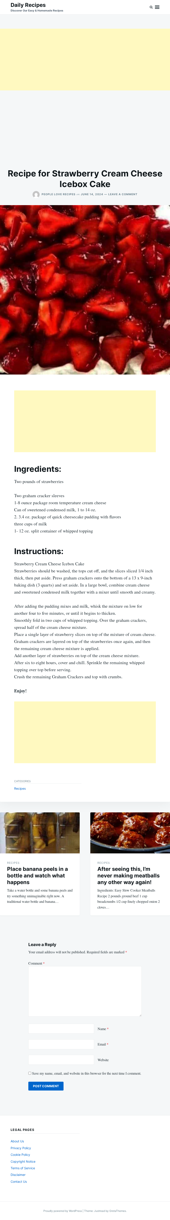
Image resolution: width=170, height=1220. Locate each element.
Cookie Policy (20, 1154)
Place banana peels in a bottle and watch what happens (37, 875)
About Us (17, 1141)
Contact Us (19, 1181)
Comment (36, 963)
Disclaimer (18, 1175)
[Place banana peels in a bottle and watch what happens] (40, 832)
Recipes (20, 788)
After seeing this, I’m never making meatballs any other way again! (128, 875)
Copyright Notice (23, 1161)
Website (103, 1059)
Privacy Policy (21, 1148)
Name (103, 1028)
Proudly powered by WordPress (63, 1211)
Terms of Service (23, 1168)
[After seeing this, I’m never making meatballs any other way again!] (130, 832)
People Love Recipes (58, 194)
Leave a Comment (122, 194)
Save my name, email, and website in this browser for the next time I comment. (86, 1073)
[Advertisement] (85, 59)
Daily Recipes (28, 5)
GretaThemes (117, 1211)
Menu (157, 7)
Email (103, 1044)
